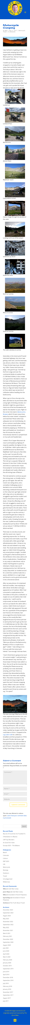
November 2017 (8, 992)
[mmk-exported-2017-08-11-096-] (15, 216)
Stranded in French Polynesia (17, 895)
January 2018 (7, 989)
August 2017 (7, 998)
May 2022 (6, 927)
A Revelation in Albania (10, 837)
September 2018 (8, 980)
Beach (5, 852)
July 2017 (5, 1001)
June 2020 (6, 951)
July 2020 (5, 948)
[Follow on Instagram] (15, 1020)
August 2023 (7, 916)
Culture (5, 858)
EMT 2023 (6, 861)
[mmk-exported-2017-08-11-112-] (15, 293)
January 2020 (7, 963)
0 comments (11, 32)
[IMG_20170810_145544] (15, 141)
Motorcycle (22, 30)
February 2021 (7, 936)
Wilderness (6, 882)
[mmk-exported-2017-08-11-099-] (15, 197)
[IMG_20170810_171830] (15, 179)
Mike (6, 30)
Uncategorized (7, 879)
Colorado (6, 855)
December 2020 (8, 939)
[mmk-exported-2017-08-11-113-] (15, 311)
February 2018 (7, 986)
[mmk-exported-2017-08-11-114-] (15, 330)
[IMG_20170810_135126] (15, 122)
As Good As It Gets (9, 843)
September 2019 (8, 969)
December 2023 (8, 910)
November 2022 (8, 921)
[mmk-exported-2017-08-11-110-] (15, 274)
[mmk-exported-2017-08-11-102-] (15, 237)
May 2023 (6, 919)
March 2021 (6, 933)
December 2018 (8, 977)
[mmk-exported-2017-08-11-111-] (15, 255)
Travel (5, 32)
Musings (5, 870)
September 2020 (8, 942)
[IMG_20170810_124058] (15, 104)
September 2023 (8, 913)
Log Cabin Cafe (7, 735)
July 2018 (5, 983)
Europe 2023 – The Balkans (11, 845)
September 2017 (8, 995)
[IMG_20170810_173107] (15, 160)
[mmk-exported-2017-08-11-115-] (15, 349)
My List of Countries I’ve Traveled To (14, 834)
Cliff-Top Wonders (8, 840)
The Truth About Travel (17, 903)
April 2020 (6, 954)
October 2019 (7, 966)
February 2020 (7, 960)
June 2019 (6, 972)
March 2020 (6, 957)
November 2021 (8, 930)
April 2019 (6, 974)
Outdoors (6, 873)
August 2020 (7, 945)
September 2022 (8, 924)
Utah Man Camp (13, 889)
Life (4, 864)
